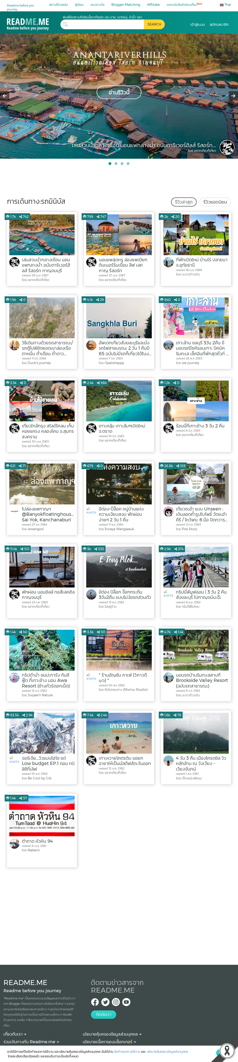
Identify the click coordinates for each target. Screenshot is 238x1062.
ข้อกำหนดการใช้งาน (127, 1051)
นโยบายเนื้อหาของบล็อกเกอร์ (108, 1041)
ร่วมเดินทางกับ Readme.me (29, 1041)
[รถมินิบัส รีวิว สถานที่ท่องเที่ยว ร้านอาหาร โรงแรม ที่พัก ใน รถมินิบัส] (33, 22)
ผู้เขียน (79, 5)
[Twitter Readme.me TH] (105, 1003)
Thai (227, 5)
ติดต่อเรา (103, 1014)
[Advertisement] (119, 914)
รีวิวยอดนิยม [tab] (215, 202)
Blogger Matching (125, 5)
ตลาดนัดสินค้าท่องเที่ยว (184, 4)
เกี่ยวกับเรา (13, 1034)
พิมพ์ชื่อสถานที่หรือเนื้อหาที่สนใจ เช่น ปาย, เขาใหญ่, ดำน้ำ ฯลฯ (102, 17)
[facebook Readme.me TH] (95, 1003)
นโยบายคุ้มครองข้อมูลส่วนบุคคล (111, 1034)
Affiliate (153, 5)
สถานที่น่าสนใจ (58, 5)
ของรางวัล (97, 5)
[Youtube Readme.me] (126, 1003)
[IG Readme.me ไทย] (116, 1003)
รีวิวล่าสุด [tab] (184, 202)
